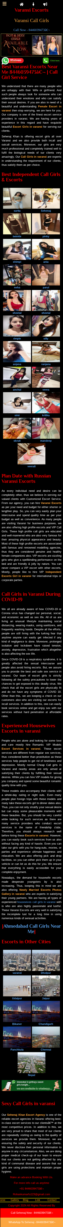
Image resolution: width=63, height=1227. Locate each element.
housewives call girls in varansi (36, 902)
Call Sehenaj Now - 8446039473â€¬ (32, 1212)
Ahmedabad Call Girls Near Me (32, 928)
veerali (31, 466)
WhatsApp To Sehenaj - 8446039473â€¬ (32, 1222)
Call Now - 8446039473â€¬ (31, 30)
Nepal (31, 1075)
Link (37, 1200)
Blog (25, 1200)
